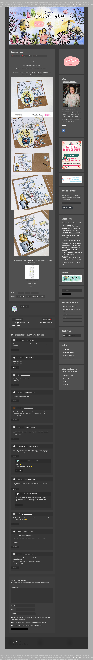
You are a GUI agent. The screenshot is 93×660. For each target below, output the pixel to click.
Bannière (68, 228)
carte (28, 296)
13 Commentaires (41, 56)
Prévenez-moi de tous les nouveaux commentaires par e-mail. (29, 622)
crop (74, 235)
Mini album (72, 249)
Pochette (75, 257)
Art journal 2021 (46, 323)
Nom (13, 605)
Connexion (66, 349)
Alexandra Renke (20, 296)
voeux (42, 296)
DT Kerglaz (34, 293)
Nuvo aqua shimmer (32, 260)
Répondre (15, 350)
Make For (65, 384)
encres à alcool (67, 245)
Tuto (79, 259)
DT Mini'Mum (77, 243)
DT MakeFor (70, 243)
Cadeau (63, 230)
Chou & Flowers (74, 232)
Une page (65, 317)
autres (64, 228)
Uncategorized (67, 262)
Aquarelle (21, 293)
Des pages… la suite (68, 314)
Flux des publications (68, 352)
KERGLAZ (65, 381)
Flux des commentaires (69, 355)
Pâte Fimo (69, 259)
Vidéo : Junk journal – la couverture (20, 324)
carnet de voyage (74, 230)
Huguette (20, 357)
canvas (67, 230)
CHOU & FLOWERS (68, 375)
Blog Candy (73, 228)
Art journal (66, 225)
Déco (63, 245)
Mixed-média (66, 252)
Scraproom (74, 259)
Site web (13, 613)
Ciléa (19, 514)
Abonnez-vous (67, 207)
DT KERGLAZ (35, 296)
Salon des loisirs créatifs (69, 306)
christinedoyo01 (22, 446)
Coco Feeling (65, 235)
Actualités (66, 222)
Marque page (74, 247)
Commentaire (15, 587)
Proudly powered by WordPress (19, 644)
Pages (64, 256)
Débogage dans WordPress (80, 4)
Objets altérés (73, 254)
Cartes (27, 293)
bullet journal (77, 228)
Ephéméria (66, 378)
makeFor (67, 247)
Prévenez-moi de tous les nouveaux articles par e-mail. (27, 625)
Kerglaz (40, 72)
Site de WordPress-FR (68, 358)
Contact (64, 125)
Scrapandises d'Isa (16, 642)
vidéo (74, 262)
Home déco (74, 245)
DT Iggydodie (73, 240)
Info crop (65, 320)
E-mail (13, 609)
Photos (69, 257)
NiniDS (19, 554)
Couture (70, 235)
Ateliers (75, 226)
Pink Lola (16, 56)
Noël (68, 254)
